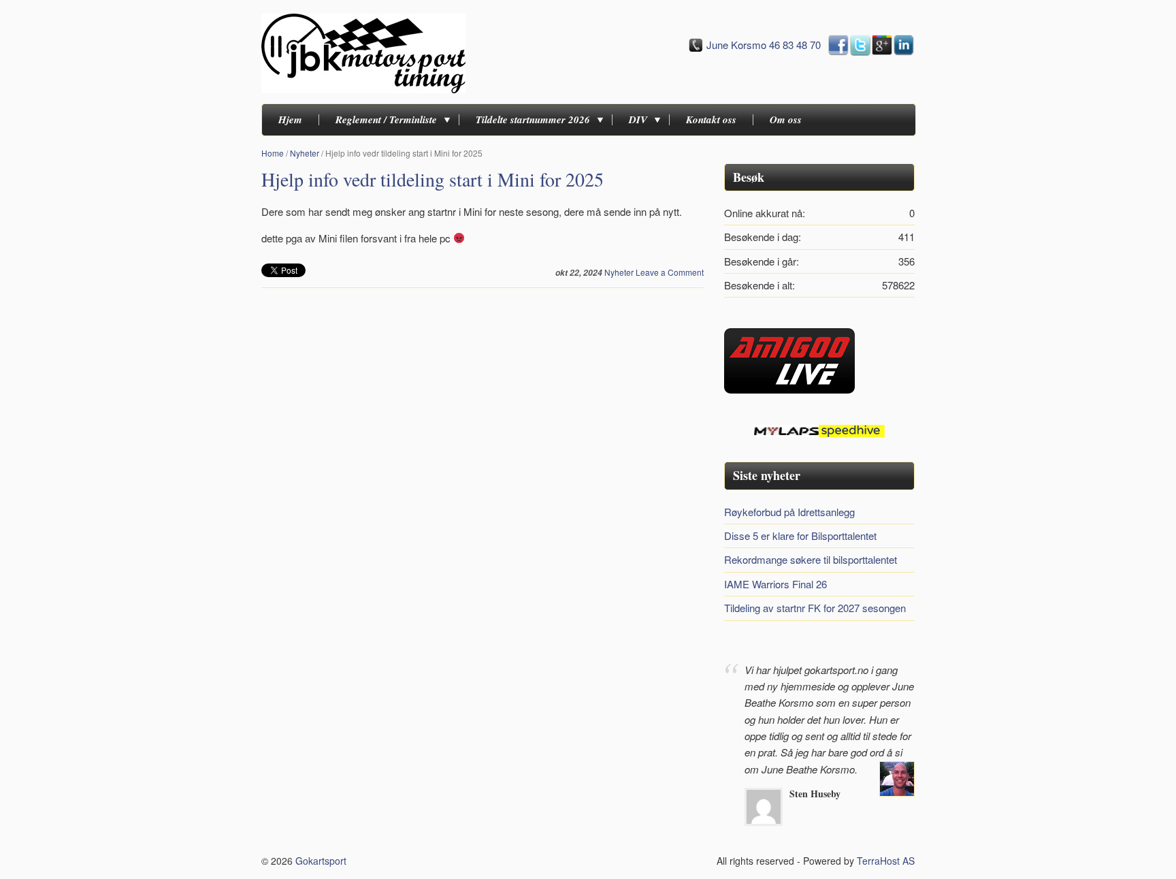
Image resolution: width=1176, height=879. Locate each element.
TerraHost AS (886, 860)
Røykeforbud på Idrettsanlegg (789, 512)
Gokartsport (320, 860)
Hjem (290, 119)
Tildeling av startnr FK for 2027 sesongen (815, 608)
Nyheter (304, 153)
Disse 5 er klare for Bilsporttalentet (800, 535)
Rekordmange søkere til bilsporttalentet (810, 559)
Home (272, 153)
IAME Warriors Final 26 (775, 584)
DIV (638, 119)
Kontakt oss (711, 119)
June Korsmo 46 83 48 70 (763, 44)
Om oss (786, 119)
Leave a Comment (670, 272)
